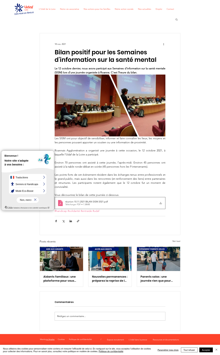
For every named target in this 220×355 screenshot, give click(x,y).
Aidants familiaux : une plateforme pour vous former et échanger (59, 279)
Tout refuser (189, 349)
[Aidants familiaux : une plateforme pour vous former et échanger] (61, 259)
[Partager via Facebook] (56, 221)
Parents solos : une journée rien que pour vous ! (156, 279)
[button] (176, 19)
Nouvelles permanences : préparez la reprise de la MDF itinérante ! (110, 279)
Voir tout (176, 241)
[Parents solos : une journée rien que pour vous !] (158, 259)
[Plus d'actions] (163, 44)
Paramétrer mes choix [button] (168, 349)
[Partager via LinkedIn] (70, 221)
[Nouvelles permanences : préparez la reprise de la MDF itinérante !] (110, 259)
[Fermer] (216, 350)
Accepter (206, 349)
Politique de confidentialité (111, 351)
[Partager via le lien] (78, 221)
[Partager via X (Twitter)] (63, 221)
